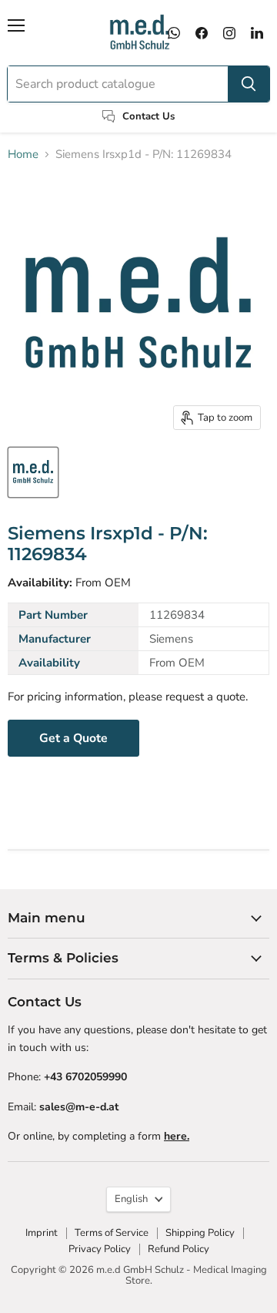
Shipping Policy (200, 1233)
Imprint (41, 1233)
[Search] (248, 84)
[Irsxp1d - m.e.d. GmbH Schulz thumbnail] (33, 472)
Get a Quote (73, 738)
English (131, 1199)
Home (23, 154)
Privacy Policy (99, 1249)
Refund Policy (178, 1249)
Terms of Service (112, 1233)
